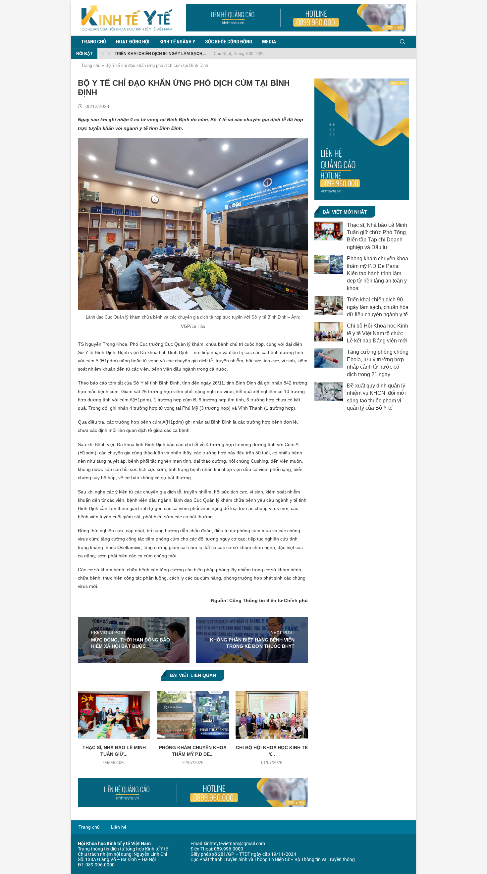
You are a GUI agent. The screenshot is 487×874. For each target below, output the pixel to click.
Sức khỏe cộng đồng (228, 41)
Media (269, 41)
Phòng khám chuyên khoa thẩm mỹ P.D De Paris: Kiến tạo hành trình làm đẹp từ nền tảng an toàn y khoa (377, 273)
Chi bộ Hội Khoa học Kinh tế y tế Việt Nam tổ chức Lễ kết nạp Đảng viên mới (377, 333)
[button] (102, 53)
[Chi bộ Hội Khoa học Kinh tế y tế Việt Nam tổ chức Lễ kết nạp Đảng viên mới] (272, 715)
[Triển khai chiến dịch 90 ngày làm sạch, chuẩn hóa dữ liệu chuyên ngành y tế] (328, 305)
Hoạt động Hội (132, 41)
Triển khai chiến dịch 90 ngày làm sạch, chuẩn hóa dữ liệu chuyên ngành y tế (377, 307)
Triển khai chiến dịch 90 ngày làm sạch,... (160, 53)
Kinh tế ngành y (177, 41)
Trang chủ (93, 41)
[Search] (402, 42)
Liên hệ (119, 827)
